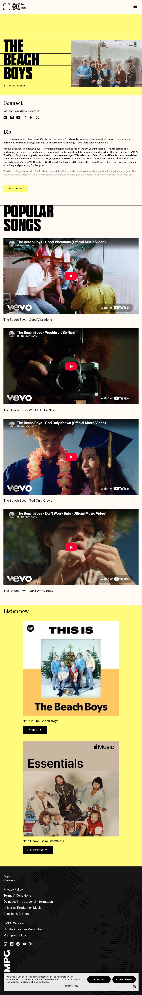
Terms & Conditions (17, 895)
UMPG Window (13, 923)
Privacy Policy (13, 889)
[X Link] (31, 944)
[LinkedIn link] (12, 944)
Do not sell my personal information (28, 901)
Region (7, 876)
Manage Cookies (15, 935)
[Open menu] (135, 7)
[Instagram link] (5, 944)
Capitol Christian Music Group (24, 929)
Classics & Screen (16, 913)
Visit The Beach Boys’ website (19, 110)
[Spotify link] (18, 944)
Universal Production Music (22, 907)
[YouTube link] (24, 944)
